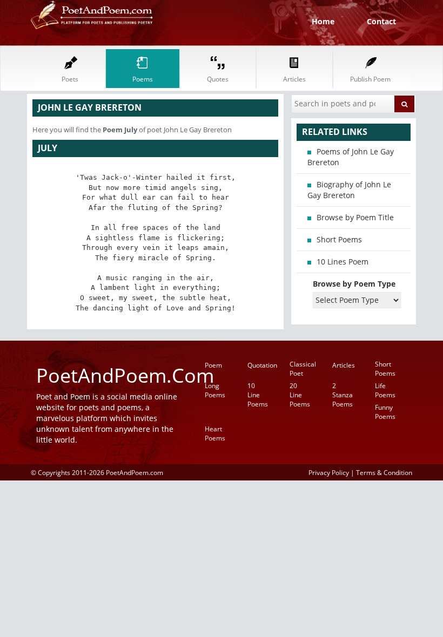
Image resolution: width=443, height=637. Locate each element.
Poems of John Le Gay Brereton (350, 156)
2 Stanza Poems (342, 395)
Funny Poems (385, 412)
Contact (381, 21)
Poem (213, 365)
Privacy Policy (328, 472)
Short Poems (339, 239)
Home (323, 21)
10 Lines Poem (342, 261)
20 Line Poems (300, 395)
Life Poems (385, 390)
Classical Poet (303, 369)
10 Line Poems (257, 395)
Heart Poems (215, 433)
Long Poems (215, 390)
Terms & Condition (384, 472)
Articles (343, 365)
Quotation (262, 365)
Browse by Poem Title (355, 217)
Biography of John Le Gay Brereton (349, 189)
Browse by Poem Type (354, 284)
